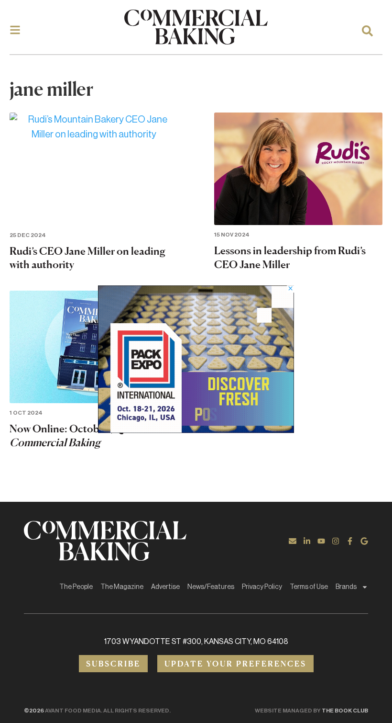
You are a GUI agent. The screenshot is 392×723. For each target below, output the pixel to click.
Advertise (165, 587)
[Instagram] (335, 541)
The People (76, 587)
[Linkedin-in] (307, 541)
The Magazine (121, 587)
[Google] (364, 541)
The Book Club (345, 710)
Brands (346, 587)
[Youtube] (321, 541)
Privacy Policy (262, 587)
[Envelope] (292, 541)
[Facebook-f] (350, 541)
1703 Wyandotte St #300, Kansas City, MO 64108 (196, 641)
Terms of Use (309, 587)
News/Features (210, 587)
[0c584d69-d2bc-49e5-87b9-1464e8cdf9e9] (196, 430)
